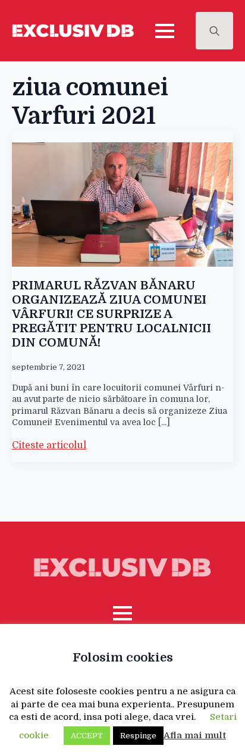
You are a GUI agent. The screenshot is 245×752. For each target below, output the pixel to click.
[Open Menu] (164, 30)
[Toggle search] (214, 30)
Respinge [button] (138, 735)
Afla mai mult (195, 735)
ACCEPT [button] (87, 735)
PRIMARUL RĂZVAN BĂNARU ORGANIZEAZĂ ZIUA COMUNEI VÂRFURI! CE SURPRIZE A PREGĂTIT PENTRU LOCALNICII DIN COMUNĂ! (111, 314)
